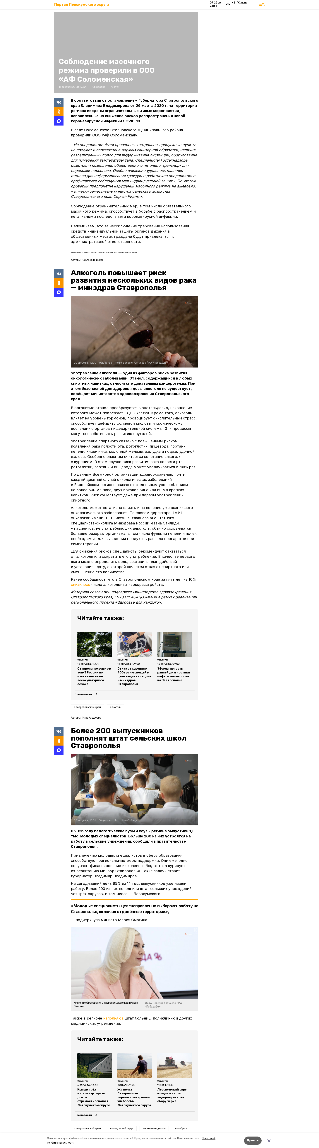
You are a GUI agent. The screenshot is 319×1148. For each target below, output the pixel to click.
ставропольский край (87, 707)
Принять (253, 1140)
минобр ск (181, 1128)
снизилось (80, 584)
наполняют (113, 1018)
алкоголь (115, 707)
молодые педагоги (154, 1128)
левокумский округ (121, 1128)
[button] (134, 332)
